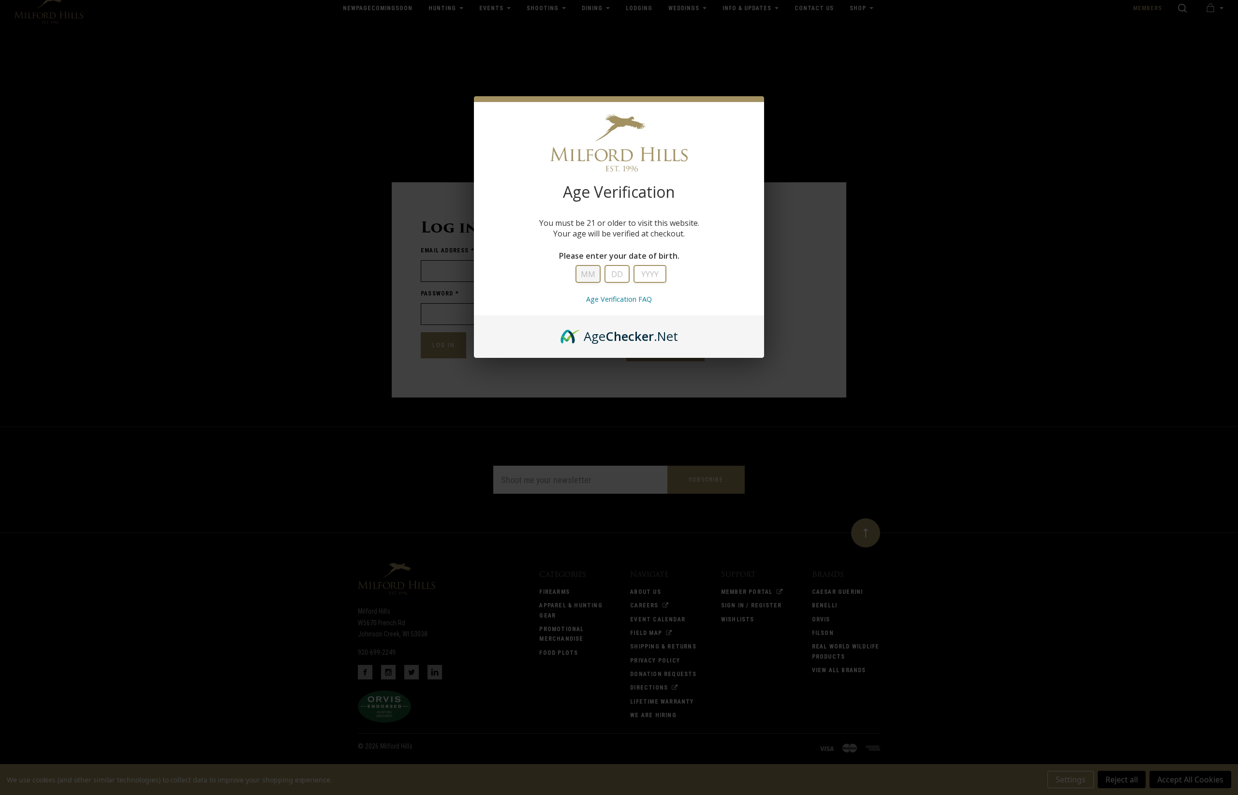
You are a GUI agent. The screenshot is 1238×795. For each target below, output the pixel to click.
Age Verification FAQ (619, 299)
